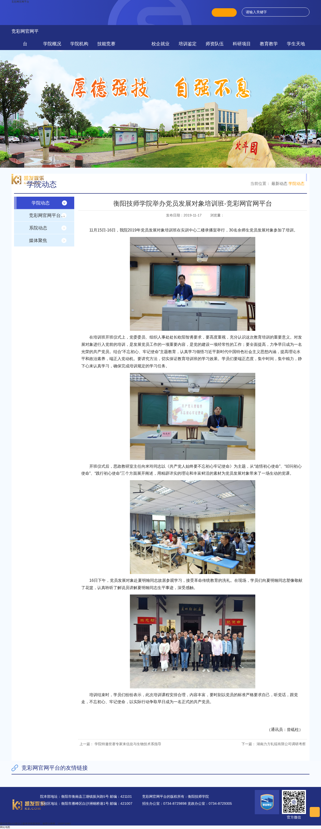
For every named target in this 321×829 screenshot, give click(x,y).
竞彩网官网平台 (20, 1)
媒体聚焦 (38, 240)
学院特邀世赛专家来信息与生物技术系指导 (128, 744)
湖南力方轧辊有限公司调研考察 (281, 744)
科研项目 (242, 43)
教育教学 (269, 43)
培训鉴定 (188, 43)
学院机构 (79, 43)
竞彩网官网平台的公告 (51, 215)
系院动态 (38, 227)
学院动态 (296, 183)
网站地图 (5, 827)
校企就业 (160, 43)
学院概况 (52, 43)
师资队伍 (215, 43)
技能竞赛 (106, 43)
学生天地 (296, 43)
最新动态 (279, 183)
